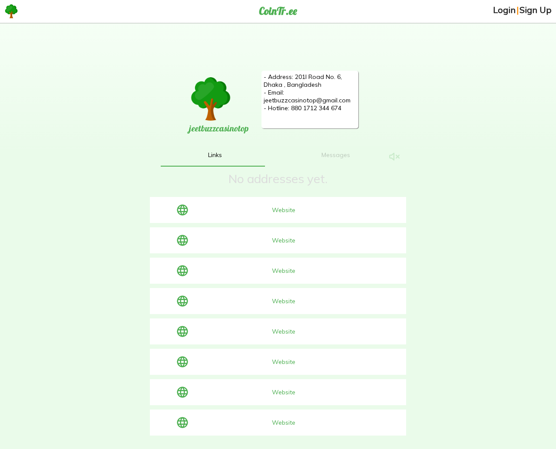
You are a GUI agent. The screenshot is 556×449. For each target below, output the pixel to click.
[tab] (215, 155)
